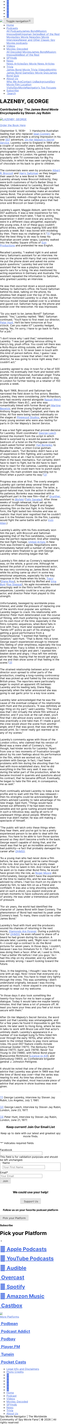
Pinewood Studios (28, 417)
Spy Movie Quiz (39, 72)
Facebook (6, 1149)
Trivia (10, 66)
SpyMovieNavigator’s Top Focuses (35, 87)
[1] (48, 233)
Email (4, 1172)
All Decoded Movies (19, 51)
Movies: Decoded (17, 48)
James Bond (29, 31)
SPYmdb (12, 57)
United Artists (36, 541)
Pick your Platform (14, 1217)
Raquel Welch (52, 399)
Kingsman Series (30, 34)
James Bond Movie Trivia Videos (27, 69)
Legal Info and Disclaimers (23, 1369)
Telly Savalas (33, 499)
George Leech (47, 433)
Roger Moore (43, 873)
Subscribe (13, 90)
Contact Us (29, 81)
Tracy (50, 578)
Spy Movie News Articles (39, 63)
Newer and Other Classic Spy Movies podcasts (31, 41)
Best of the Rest (29, 54)
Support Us (30, 1201)
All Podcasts (14, 31)
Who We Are (14, 81)
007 (7, 139)
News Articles (15, 63)
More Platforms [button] (9, 1316)
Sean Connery (42, 133)
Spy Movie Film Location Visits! (31, 84)
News (10, 60)
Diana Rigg (7, 581)
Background (43, 81)
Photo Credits (15, 1372)
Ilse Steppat (14, 584)
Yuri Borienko (44, 445)
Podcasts (12, 28)
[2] (45, 474)
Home (10, 25)
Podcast (12, 1395)
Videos (11, 45)
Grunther (54, 496)
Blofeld (19, 499)
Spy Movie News (25, 37)
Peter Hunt (6, 322)
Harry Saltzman (28, 173)
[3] (10, 662)
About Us (12, 78)
